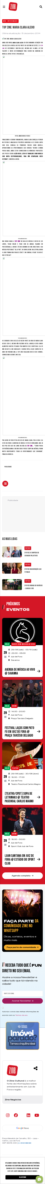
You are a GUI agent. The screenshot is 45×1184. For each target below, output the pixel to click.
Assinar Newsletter (21, 1001)
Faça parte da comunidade (21, 947)
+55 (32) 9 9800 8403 (25, 1143)
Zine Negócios (13, 1100)
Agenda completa (21, 876)
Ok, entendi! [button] (22, 1177)
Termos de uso (21, 1015)
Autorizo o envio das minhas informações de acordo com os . (20, 1013)
